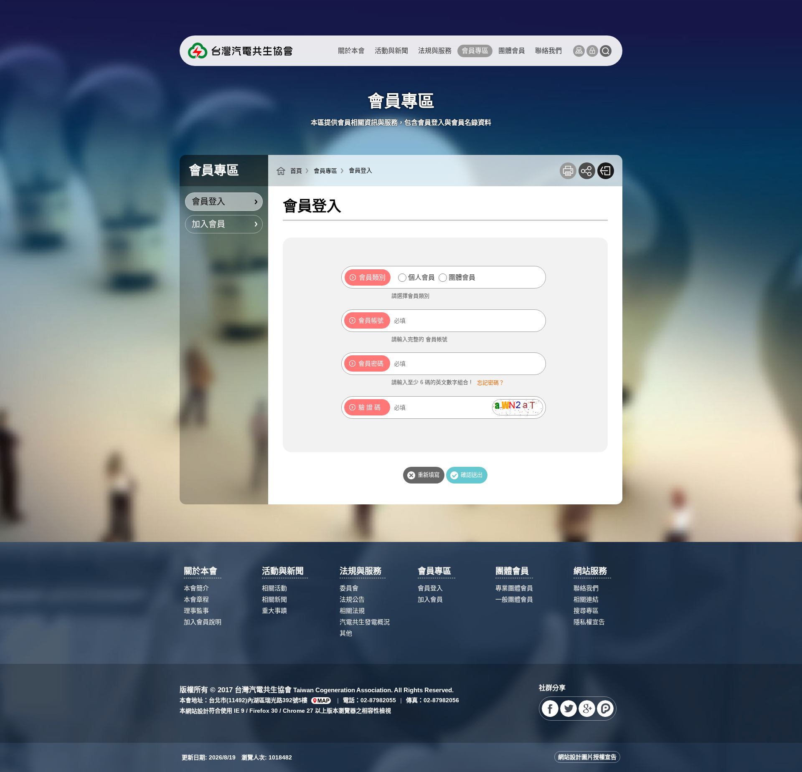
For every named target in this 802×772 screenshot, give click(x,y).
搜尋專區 (586, 610)
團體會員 (511, 50)
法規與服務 (435, 50)
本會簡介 (196, 588)
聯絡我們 (548, 50)
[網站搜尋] (606, 51)
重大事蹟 (274, 610)
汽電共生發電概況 (365, 621)
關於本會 (351, 50)
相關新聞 (274, 599)
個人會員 (421, 277)
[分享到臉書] (550, 708)
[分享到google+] (587, 708)
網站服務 (590, 571)
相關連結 (586, 599)
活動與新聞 (391, 50)
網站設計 (197, 711)
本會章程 (196, 599)
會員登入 (208, 201)
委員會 (349, 588)
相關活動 (274, 588)
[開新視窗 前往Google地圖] (321, 700)
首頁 (296, 170)
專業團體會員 (514, 588)
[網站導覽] (579, 51)
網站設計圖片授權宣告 (587, 757)
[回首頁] (240, 50)
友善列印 (568, 170)
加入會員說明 (202, 621)
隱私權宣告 (589, 621)
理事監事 (196, 610)
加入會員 (208, 224)
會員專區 (475, 50)
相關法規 (352, 610)
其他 (346, 633)
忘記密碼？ (490, 383)
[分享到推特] (568, 708)
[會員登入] (592, 51)
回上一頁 (605, 170)
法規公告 (352, 599)
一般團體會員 (514, 599)
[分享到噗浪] (605, 708)
